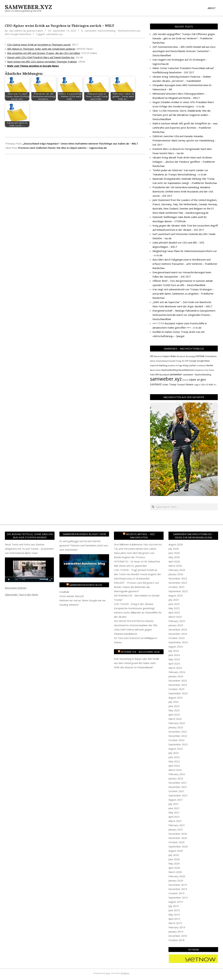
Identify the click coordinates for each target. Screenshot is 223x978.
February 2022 (176, 774)
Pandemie (199, 370)
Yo (215, 384)
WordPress (125, 973)
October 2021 (176, 791)
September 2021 (178, 795)
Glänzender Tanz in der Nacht (21, 594)
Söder (165, 384)
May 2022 (174, 761)
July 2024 (173, 650)
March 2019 (175, 923)
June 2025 (174, 604)
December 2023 (177, 680)
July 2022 (173, 752)
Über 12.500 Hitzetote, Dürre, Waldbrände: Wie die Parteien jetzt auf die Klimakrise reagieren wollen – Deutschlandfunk (181, 115)
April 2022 (174, 765)
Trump (172, 384)
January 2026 (175, 574)
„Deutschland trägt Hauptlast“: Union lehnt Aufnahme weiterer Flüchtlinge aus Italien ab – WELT (80, 143)
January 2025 (175, 625)
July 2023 (173, 701)
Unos (108, 973)
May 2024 (174, 659)
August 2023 (175, 697)
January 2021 (175, 829)
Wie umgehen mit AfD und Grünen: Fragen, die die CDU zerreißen (43, 53)
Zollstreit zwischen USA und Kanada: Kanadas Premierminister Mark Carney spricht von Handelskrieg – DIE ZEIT (184, 140)
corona (199, 356)
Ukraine (189, 384)
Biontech (181, 356)
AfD (151, 356)
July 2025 (173, 599)
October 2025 (176, 587)
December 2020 (177, 833)
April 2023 (174, 714)
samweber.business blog (85, 584)
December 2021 (177, 782)
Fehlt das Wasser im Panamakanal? (133, 667)
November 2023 (177, 684)
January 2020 (175, 880)
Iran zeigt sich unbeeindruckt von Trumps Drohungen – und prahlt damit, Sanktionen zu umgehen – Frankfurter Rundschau (183, 293)
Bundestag (190, 356)
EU (183, 361)
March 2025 (175, 616)
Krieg (185, 365)
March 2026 (175, 565)
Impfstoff (154, 365)
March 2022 (175, 770)
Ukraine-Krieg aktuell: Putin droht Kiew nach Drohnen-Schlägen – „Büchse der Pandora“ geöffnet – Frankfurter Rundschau (183, 162)
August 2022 (175, 748)
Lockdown (201, 365)
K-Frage (179, 365)
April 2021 (174, 816)
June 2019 (174, 910)
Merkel (209, 365)
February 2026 (176, 570)
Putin (152, 374)
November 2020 (177, 838)
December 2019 (177, 884)
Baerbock (158, 356)
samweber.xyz (54, 34)
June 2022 (174, 757)
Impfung (163, 365)
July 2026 (173, 548)
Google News (203, 360)
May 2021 (174, 812)
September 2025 (178, 591)
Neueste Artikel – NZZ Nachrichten (140, 535)
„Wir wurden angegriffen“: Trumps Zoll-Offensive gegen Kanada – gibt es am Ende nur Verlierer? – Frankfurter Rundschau (183, 38)
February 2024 (176, 672)
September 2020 (178, 846)
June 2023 (174, 706)
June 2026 (174, 553)
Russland (164, 374)
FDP (187, 361)
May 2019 (174, 914)
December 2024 (177, 629)
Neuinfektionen (186, 369)
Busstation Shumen (15, 587)
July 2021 (173, 804)
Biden (173, 356)
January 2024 (175, 676)
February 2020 (176, 876)
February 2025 (176, 621)
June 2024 (174, 655)
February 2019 (176, 927)
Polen (211, 370)
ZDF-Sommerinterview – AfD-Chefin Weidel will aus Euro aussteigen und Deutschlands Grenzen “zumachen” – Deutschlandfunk (183, 51)
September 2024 (178, 642)
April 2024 (174, 663)
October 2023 (176, 689)
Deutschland (162, 361)
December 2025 (177, 578)
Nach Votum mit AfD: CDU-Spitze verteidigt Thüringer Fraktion (42, 61)
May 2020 (174, 863)
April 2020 (174, 867)
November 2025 (177, 582)
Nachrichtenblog (169, 369)
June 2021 (174, 808)
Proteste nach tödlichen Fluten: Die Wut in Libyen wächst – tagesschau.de (62, 147)
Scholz (185, 380)
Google (192, 360)
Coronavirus (211, 356)
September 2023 (178, 693)
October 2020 (176, 842)
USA (203, 384)
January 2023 (175, 727)
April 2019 (174, 918)
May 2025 (174, 608)
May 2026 (174, 557)
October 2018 (176, 940)
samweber (175, 374)
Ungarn (197, 385)
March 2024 (175, 667)
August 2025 (175, 595)
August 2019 (175, 901)
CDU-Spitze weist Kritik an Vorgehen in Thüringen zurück (39, 44)
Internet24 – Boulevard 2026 (140, 651)
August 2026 (175, 544)
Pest (206, 370)
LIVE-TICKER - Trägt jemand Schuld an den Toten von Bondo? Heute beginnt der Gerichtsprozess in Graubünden (137, 574)
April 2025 (174, 612)
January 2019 (175, 931)
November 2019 (177, 889)
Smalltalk (64, 591)
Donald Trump (175, 361)
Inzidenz (171, 365)
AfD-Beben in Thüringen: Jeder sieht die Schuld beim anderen (41, 48)
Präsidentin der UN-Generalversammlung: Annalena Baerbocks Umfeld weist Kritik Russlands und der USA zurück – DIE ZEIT (182, 191)
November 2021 (177, 787)
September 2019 (178, 897)
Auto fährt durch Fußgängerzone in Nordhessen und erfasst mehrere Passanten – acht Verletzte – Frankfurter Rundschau (184, 264)
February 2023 (176, 723)
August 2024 (175, 646)
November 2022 (177, 735)
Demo (153, 361)
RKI (157, 374)
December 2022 (177, 731)
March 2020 (175, 872)
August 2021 (175, 799)
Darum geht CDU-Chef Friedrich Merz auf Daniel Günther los (40, 57)
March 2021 (175, 821)
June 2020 (174, 859)
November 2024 (177, 633)
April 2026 (174, 561)
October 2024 (176, 638)
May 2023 (174, 710)
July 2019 (173, 906)
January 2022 (175, 778)
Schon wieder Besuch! (71, 596)
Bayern (166, 356)
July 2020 (173, 855)
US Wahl (209, 384)
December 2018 (177, 935)
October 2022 (176, 740)
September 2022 (178, 744)
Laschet (192, 365)
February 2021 (176, 825)
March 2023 (175, 718)
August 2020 (175, 850)
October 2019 (176, 893)
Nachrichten (155, 370)
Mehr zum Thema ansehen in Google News (33, 65)
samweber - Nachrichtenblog (197, 374)
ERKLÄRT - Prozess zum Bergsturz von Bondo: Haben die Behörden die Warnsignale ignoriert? (136, 587)
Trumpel (181, 384)
